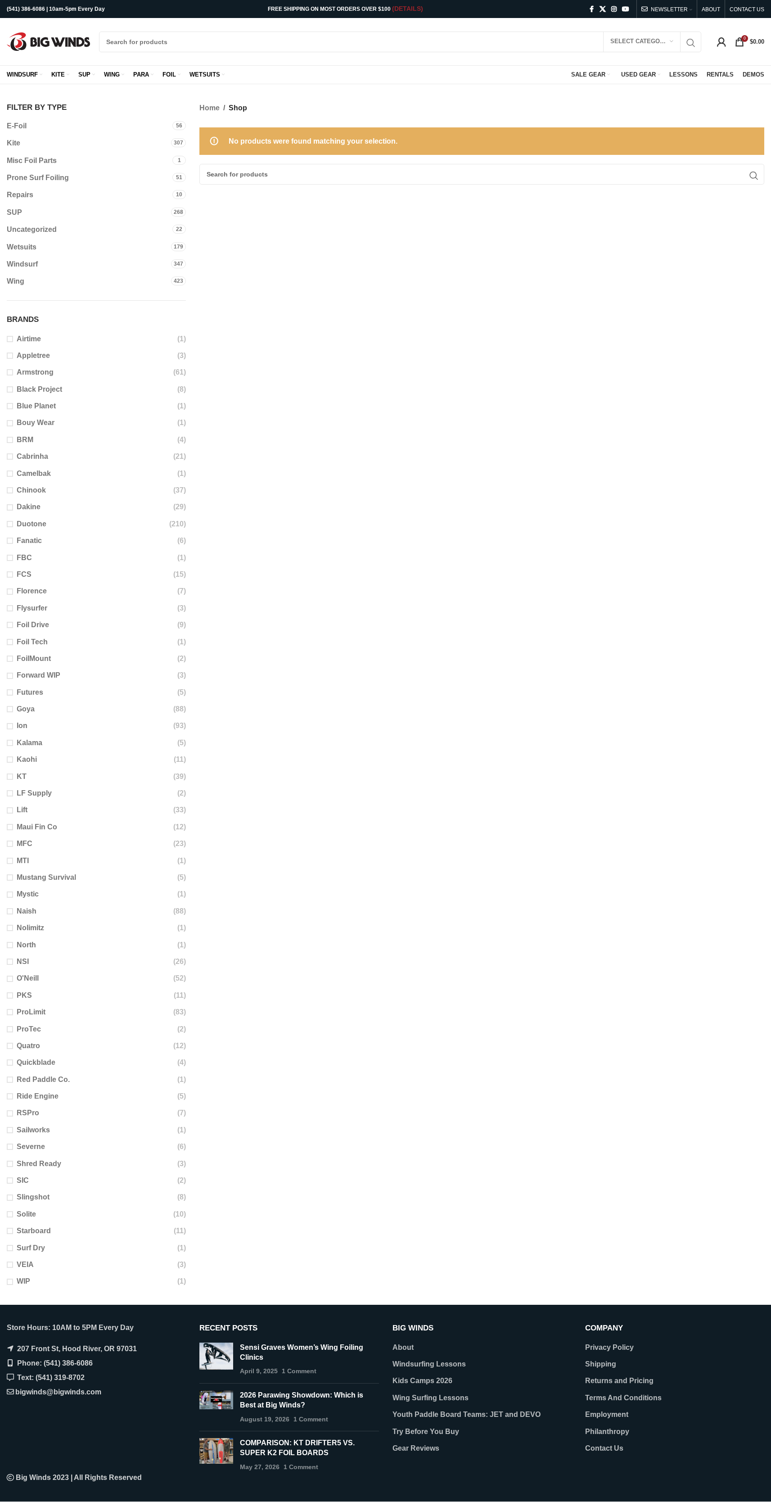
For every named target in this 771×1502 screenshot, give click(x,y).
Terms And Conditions (623, 1398)
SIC (23, 1180)
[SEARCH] (691, 43)
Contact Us (604, 1448)
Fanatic (29, 540)
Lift (22, 810)
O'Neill (28, 978)
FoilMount (34, 658)
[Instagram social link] (614, 9)
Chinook (31, 490)
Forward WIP (38, 675)
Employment (606, 1414)
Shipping (600, 1364)
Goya (26, 709)
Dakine (29, 507)
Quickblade (36, 1062)
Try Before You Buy (425, 1431)
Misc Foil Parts (32, 160)
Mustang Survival (46, 877)
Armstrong (35, 372)
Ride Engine (38, 1096)
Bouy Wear (35, 422)
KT (22, 776)
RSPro (28, 1113)
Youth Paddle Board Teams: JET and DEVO (466, 1414)
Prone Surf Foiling (38, 177)
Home (209, 108)
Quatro (28, 1046)
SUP (14, 212)
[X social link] (603, 9)
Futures (30, 692)
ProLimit (31, 1012)
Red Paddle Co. (43, 1079)
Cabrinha (32, 456)
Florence (32, 591)
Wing (15, 281)
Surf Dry (31, 1248)
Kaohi (27, 759)
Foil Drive (33, 625)
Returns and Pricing (619, 1380)
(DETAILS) (407, 8)
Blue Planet (36, 406)
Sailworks (33, 1130)
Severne (31, 1146)
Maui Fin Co (37, 827)
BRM (25, 439)
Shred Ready (39, 1163)
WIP (23, 1281)
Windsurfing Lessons (429, 1364)
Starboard (34, 1231)
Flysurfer (32, 608)
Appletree (33, 355)
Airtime (29, 339)
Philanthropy (607, 1431)
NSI (23, 961)
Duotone (31, 524)
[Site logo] (48, 41)
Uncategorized (32, 229)
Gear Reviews (415, 1448)
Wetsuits (21, 247)
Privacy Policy (609, 1347)
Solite (26, 1214)
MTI (23, 860)
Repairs (20, 195)
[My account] (721, 42)
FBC (24, 557)
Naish (26, 911)
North (26, 945)
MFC (24, 843)
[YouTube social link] (625, 9)
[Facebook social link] (591, 9)
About (403, 1347)
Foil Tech (32, 642)
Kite (13, 143)
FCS (24, 574)
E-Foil (17, 126)
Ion (22, 725)
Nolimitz (30, 928)
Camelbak (34, 473)
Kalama (29, 742)
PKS (24, 995)
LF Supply (34, 793)
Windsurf (22, 264)
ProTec (29, 1029)
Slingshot (33, 1197)
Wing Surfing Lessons (430, 1398)
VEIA (25, 1264)
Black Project (39, 389)
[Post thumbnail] (216, 1359)
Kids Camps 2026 (422, 1380)
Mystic (28, 894)
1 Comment (299, 1371)
